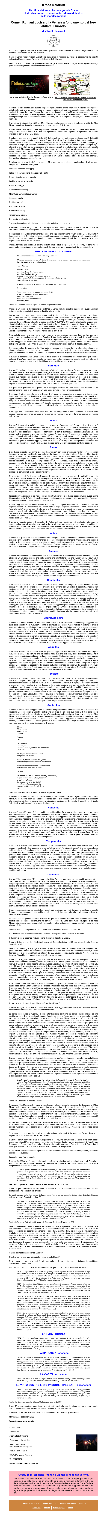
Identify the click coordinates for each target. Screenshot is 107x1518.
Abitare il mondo (49, 1503)
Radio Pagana (58, 1508)
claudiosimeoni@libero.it (27, 1463)
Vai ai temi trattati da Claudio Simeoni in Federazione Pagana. (31, 98)
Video (70, 1508)
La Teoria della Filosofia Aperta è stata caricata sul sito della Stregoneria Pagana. (75, 99)
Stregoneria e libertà (31, 1503)
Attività (47, 1508)
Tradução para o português (21, 1421)
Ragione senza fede (68, 1503)
